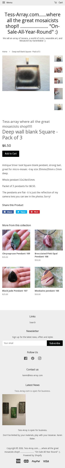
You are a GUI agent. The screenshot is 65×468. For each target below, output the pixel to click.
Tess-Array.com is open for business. (32, 390)
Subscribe (54, 343)
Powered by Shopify (32, 455)
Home (4, 52)
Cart (60, 2)
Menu (9, 2)
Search (32, 322)
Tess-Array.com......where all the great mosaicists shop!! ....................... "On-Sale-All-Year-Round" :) (32, 23)
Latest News (33, 385)
